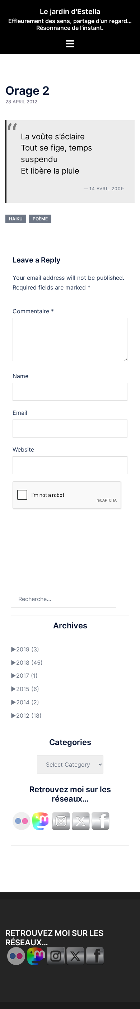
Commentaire (33, 311)
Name (20, 376)
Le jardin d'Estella (70, 11)
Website (23, 449)
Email (20, 412)
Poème (40, 218)
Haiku (16, 218)
